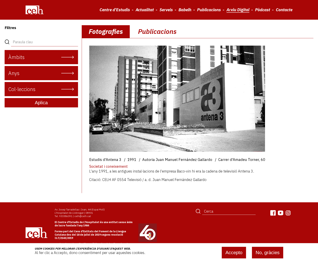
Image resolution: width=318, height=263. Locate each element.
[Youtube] (280, 213)
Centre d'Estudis (115, 9)
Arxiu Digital (238, 9)
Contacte (284, 9)
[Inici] (34, 9)
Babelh (185, 9)
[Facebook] (273, 213)
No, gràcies (268, 252)
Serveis (166, 9)
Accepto (233, 252)
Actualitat (145, 9)
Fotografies (106, 31)
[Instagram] (288, 213)
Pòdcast (262, 9)
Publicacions (209, 9)
